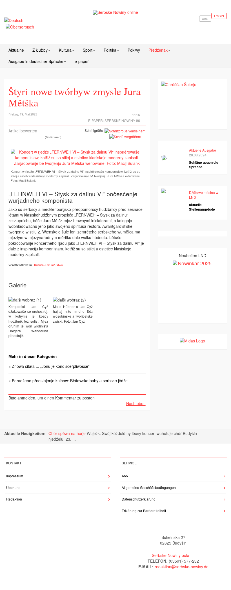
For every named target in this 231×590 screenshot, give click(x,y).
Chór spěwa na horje (67, 433)
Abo (205, 18)
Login (219, 16)
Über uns (13, 487)
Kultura (65, 50)
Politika (110, 50)
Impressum (14, 475)
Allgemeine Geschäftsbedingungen (149, 487)
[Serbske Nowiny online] (115, 12)
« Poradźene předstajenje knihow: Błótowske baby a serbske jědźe (68, 380)
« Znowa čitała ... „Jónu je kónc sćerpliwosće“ (49, 366)
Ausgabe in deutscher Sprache (35, 61)
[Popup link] (77, 157)
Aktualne (16, 50)
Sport (87, 50)
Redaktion (14, 499)
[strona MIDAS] (192, 340)
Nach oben (136, 403)
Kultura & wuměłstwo (48, 265)
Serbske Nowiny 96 (122, 120)
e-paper (82, 61)
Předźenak (158, 50)
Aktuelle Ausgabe (202, 150)
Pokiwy (134, 50)
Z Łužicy (40, 50)
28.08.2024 (197, 154)
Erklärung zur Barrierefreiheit (144, 510)
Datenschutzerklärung (139, 499)
